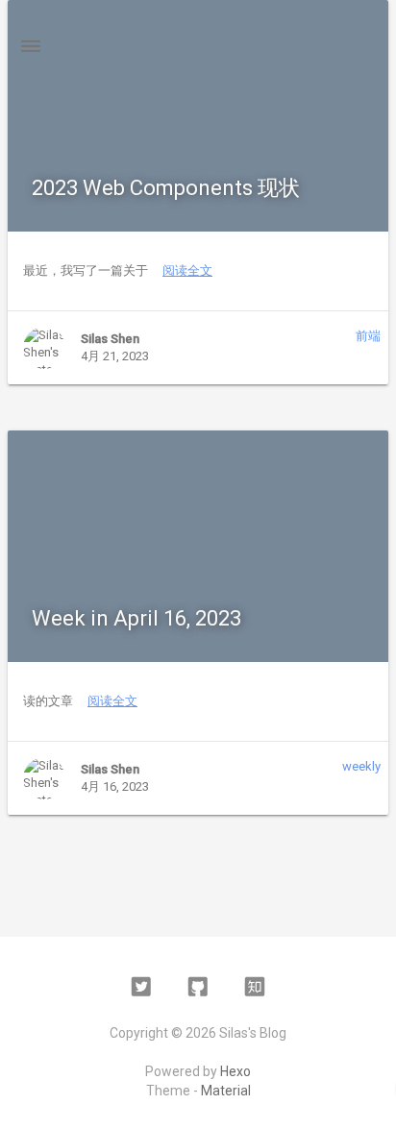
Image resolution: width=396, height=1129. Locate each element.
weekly (361, 766)
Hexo (235, 1071)
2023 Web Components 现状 (166, 188)
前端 (368, 336)
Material (226, 1090)
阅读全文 (187, 270)
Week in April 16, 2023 (136, 618)
